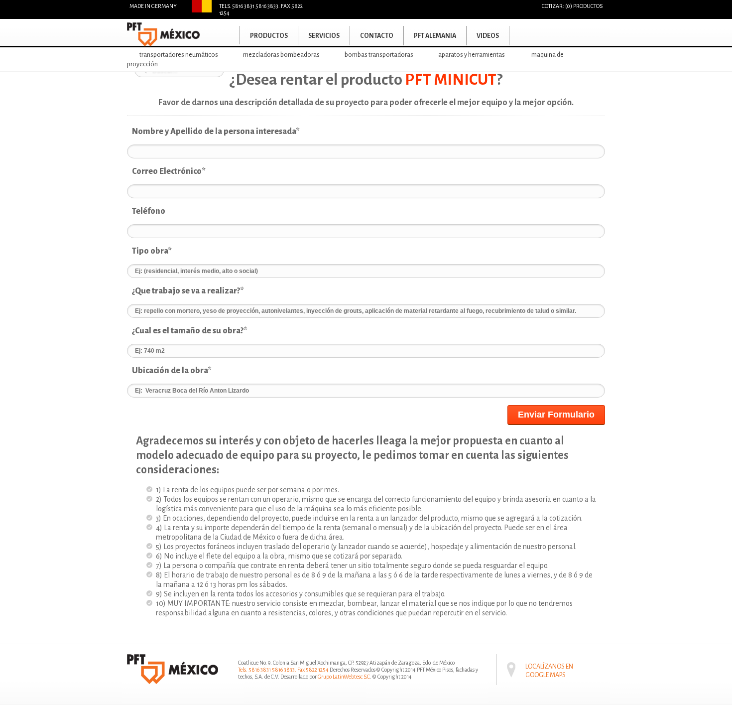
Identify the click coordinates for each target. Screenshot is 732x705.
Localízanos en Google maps (549, 663)
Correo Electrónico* (169, 171)
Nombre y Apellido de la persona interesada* (216, 131)
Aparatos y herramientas (471, 54)
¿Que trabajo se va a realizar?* (188, 290)
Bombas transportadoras (379, 54)
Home (225, 35)
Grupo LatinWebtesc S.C (344, 677)
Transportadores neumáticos (178, 54)
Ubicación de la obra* (172, 370)
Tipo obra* (152, 251)
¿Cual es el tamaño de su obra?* (189, 330)
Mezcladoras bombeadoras (281, 54)
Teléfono (148, 211)
